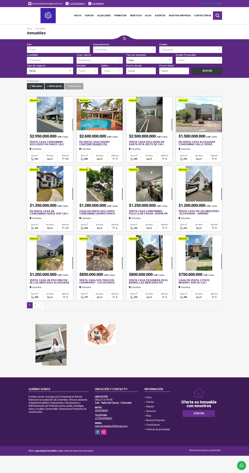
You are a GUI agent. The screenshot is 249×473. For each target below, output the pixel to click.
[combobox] (58, 49)
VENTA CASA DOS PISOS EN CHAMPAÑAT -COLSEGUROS (97, 281)
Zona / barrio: (84, 55)
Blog (148, 15)
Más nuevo (37, 86)
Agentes (160, 15)
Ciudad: (163, 44)
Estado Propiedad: (186, 55)
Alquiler (150, 406)
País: (29, 44)
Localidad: (32, 55)
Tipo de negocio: (36, 65)
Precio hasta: (166, 65)
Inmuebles (40, 29)
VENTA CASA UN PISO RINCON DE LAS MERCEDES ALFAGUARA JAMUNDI (49, 283)
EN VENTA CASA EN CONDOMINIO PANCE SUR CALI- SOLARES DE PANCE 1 (49, 213)
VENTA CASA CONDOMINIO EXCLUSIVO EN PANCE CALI (47, 143)
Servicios (136, 15)
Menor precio (55, 86)
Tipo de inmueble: (136, 55)
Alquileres (104, 15)
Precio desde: (134, 65)
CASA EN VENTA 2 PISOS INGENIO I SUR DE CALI (194, 281)
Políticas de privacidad (158, 429)
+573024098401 (77, 3)
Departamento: (101, 44)
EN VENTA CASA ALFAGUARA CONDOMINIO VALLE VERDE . (197, 143)
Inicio (77, 15)
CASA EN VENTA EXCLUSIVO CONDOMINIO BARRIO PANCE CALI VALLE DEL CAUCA (97, 213)
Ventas (89, 15)
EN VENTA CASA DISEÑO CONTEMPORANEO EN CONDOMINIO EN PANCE (94, 144)
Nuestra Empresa (180, 15)
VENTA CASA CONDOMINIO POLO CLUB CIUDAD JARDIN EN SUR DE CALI (148, 213)
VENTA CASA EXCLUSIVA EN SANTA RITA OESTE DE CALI (146, 143)
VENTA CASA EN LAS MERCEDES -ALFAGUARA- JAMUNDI (199, 212)
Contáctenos (202, 15)
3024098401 (98, 3)
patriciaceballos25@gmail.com (111, 426)
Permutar (120, 15)
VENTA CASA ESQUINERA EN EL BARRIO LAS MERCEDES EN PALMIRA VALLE (148, 283)
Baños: (105, 65)
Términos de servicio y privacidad (204, 450)
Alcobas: (81, 65)
